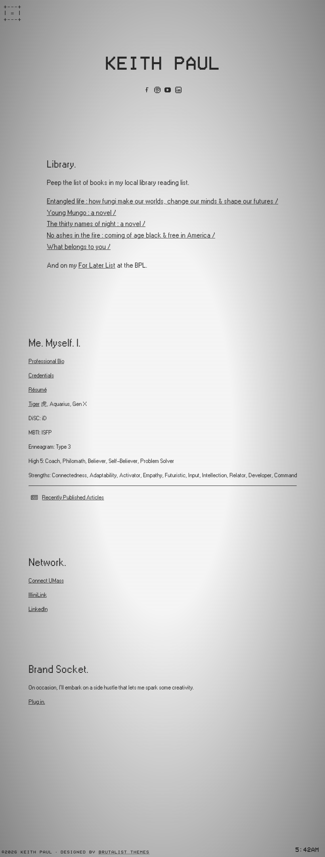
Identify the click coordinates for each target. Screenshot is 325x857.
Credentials (41, 376)
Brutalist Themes (124, 852)
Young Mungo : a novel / (81, 212)
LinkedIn (38, 609)
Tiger (34, 404)
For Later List (96, 265)
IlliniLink (38, 595)
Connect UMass (46, 581)
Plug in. (37, 702)
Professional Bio (46, 361)
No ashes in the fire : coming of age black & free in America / (131, 235)
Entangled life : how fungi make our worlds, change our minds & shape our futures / (162, 201)
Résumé (38, 390)
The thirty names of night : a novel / (96, 224)
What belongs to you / (79, 247)
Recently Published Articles (73, 498)
